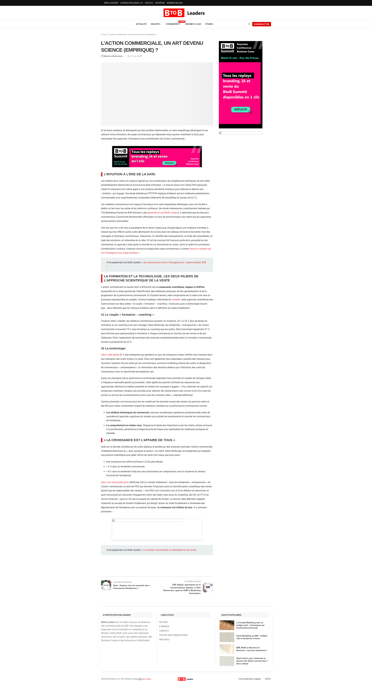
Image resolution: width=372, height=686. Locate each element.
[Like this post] (125, 568)
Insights (155, 24)
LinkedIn (175, 299)
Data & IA (149, 3)
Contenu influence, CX (131, 3)
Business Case (193, 24)
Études (209, 24)
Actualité (141, 24)
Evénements (173, 23)
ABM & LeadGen (111, 3)
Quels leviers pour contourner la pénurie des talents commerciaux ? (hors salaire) (252, 661)
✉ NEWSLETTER (261, 24)
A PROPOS (164, 626)
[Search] (249, 24)
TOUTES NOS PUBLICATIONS (173, 635)
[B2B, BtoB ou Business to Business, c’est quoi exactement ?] (227, 649)
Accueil (104, 34)
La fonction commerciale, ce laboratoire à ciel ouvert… (170, 550)
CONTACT (164, 631)
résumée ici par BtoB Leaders (163, 212)
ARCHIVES (164, 640)
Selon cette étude (110, 354)
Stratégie (160, 3)
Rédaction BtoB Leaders (113, 56)
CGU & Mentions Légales (250, 679)
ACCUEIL (163, 622)
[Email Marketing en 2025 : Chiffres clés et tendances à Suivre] (227, 637)
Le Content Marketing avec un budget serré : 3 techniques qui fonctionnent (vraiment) (250, 625)
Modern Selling (175, 3)
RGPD (267, 679)
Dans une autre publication (115, 482)
